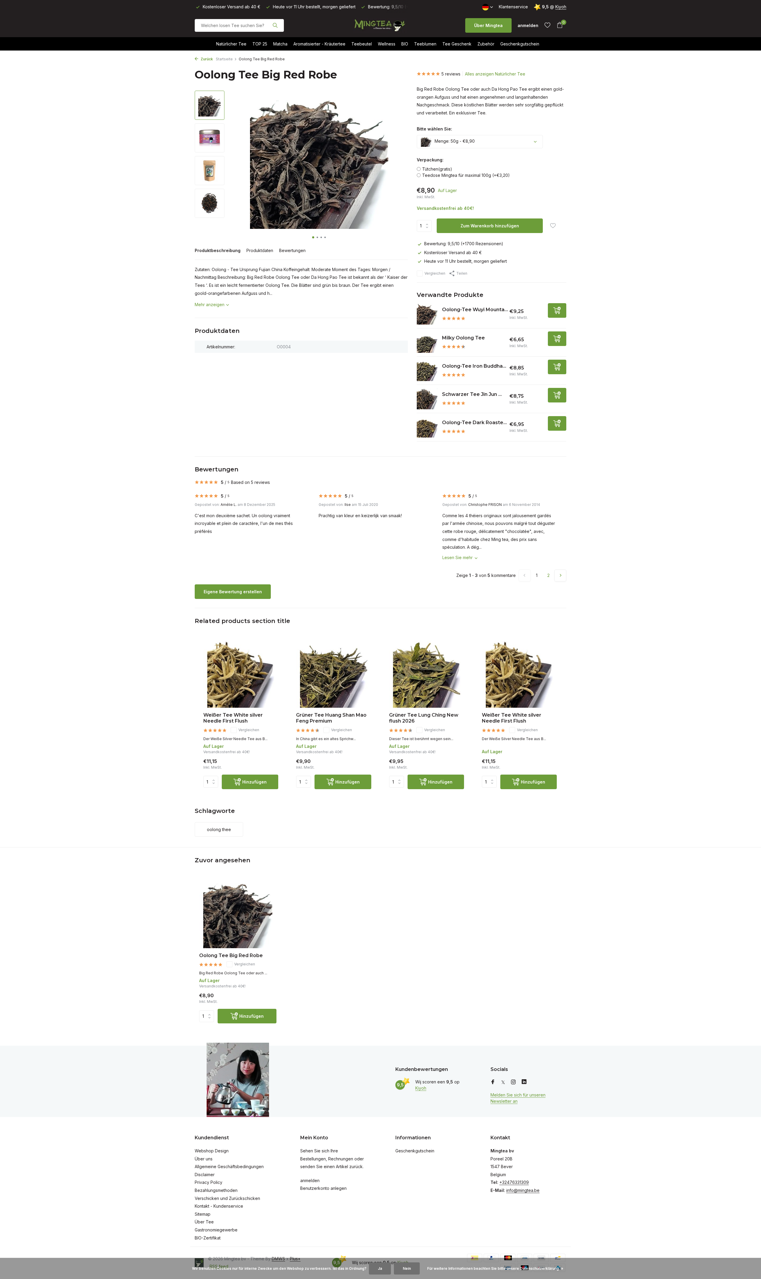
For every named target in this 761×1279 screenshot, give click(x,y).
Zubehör (485, 43)
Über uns (204, 1158)
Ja (380, 1268)
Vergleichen (434, 273)
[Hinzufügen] (557, 310)
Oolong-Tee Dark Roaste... (474, 422)
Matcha (280, 43)
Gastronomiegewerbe (216, 1229)
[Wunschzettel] (547, 25)
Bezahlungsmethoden (216, 1190)
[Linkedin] (524, 1082)
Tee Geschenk (456, 43)
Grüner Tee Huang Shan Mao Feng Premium (331, 718)
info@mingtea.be (523, 1190)
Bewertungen (292, 250)
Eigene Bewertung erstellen (233, 591)
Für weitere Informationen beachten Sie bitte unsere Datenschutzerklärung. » (495, 1268)
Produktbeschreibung (217, 250)
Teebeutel (361, 43)
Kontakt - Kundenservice (219, 1206)
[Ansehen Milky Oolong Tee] (427, 342)
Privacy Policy (208, 1182)
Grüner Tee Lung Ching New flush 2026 (423, 718)
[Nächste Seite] (560, 575)
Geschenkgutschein (519, 43)
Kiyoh (560, 6)
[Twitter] (503, 1082)
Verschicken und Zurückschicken (227, 1198)
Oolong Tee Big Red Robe (231, 955)
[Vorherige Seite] (525, 575)
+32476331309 (514, 1182)
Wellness (386, 43)
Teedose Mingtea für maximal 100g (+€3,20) (466, 175)
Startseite (224, 59)
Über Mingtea (488, 25)
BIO (404, 43)
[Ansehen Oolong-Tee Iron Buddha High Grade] (427, 370)
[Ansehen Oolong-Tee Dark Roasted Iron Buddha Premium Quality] (427, 427)
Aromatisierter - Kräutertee (319, 43)
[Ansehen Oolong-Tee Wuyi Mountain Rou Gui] (427, 314)
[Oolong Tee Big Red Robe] (237, 913)
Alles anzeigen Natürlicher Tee (495, 73)
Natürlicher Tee (231, 43)
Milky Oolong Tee (463, 338)
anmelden (310, 1180)
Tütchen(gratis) (437, 169)
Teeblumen (425, 43)
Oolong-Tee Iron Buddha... (474, 366)
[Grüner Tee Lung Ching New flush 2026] (426, 674)
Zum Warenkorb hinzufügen (489, 225)
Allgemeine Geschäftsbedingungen (229, 1166)
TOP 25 (259, 43)
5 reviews (450, 73)
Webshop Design (212, 1150)
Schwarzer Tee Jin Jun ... (472, 394)
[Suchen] (275, 25)
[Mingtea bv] (380, 25)
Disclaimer (205, 1174)
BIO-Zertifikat (208, 1237)
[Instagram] (513, 1082)
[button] (313, 237)
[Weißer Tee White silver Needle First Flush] (240, 674)
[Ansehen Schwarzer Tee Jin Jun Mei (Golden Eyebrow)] (427, 398)
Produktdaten (259, 250)
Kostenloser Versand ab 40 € (453, 252)
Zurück (206, 59)
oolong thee (219, 829)
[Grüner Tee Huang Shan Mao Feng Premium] (333, 674)
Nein (407, 1268)
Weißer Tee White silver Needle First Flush (233, 718)
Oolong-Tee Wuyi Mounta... (475, 309)
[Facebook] (492, 1082)
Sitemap (202, 1214)
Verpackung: (430, 159)
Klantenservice (513, 6)
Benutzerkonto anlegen (323, 1188)
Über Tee (204, 1221)
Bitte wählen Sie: (434, 128)
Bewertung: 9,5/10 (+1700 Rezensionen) (463, 243)
